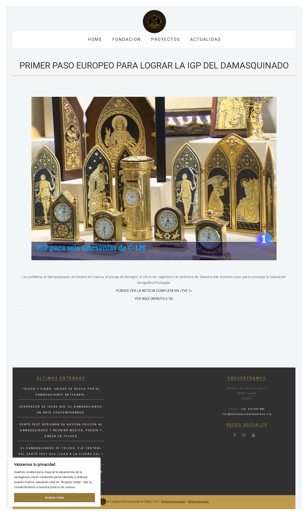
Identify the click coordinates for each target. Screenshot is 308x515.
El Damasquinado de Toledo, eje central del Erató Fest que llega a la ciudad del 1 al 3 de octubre (61, 454)
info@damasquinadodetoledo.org (247, 414)
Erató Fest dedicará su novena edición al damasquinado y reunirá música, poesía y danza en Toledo (61, 430)
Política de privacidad (173, 501)
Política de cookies (198, 501)
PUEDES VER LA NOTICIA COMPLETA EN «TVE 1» (154, 291)
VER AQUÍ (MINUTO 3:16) (154, 299)
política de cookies (62, 487)
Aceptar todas (54, 497)
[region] (54, 482)
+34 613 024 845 (253, 409)
